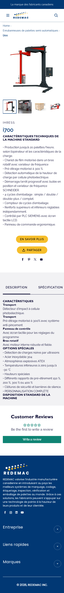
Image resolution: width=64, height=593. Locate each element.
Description (16, 287)
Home (6, 25)
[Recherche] (56, 15)
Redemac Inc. (37, 585)
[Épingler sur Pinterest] (29, 259)
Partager (34, 250)
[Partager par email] (41, 259)
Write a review (32, 439)
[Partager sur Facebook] (22, 259)
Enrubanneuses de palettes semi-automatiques (31, 30)
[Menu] (8, 15)
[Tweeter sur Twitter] (35, 259)
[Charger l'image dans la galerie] (9, 106)
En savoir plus (32, 239)
